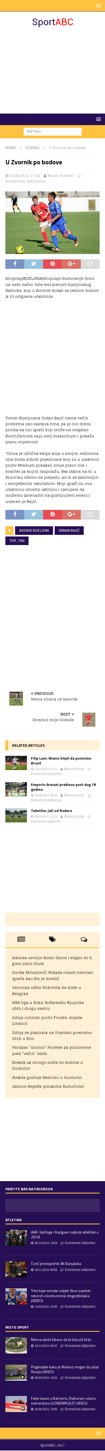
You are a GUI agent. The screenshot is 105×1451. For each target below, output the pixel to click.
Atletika (13, 1220)
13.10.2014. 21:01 (46, 769)
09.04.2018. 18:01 (46, 1377)
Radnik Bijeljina (34, 530)
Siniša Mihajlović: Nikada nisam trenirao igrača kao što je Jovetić (52, 975)
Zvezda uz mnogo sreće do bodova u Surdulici (47, 1065)
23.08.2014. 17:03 (25, 176)
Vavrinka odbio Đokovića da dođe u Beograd (46, 990)
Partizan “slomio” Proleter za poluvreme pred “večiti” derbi (51, 1050)
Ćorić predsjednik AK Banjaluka (56, 1263)
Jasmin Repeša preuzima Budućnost (48, 1086)
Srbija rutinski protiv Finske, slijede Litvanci (47, 1020)
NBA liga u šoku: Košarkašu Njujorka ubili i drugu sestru (48, 1005)
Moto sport (17, 1327)
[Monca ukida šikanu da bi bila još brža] (16, 1345)
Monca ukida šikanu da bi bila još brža (61, 1339)
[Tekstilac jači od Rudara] (16, 815)
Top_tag (16, 540)
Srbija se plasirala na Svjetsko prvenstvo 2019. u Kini (52, 1035)
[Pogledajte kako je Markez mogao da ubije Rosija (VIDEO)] (16, 1373)
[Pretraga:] (53, 131)
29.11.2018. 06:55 (46, 1269)
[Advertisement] (52, 70)
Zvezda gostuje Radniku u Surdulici (47, 1077)
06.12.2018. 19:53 (46, 1243)
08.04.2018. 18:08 (46, 1409)
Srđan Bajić (69, 530)
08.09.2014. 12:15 (46, 816)
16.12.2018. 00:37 (46, 1345)
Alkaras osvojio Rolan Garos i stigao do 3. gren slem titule (52, 960)
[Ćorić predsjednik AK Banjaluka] (16, 1269)
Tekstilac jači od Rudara (51, 810)
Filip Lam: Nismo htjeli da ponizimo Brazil (61, 760)
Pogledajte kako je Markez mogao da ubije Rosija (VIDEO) (65, 1369)
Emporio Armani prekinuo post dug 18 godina (63, 787)
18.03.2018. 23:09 (46, 1306)
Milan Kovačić (60, 176)
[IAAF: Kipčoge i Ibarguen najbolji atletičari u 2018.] (16, 1238)
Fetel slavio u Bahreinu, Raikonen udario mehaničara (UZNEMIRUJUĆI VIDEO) (63, 1400)
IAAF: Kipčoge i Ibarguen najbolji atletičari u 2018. (65, 1234)
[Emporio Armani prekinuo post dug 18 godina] (16, 789)
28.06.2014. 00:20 (46, 795)
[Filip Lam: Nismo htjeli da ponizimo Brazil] (16, 763)
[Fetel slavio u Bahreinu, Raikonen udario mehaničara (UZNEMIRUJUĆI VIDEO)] (16, 1404)
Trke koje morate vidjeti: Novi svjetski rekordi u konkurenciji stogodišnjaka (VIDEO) (61, 1295)
